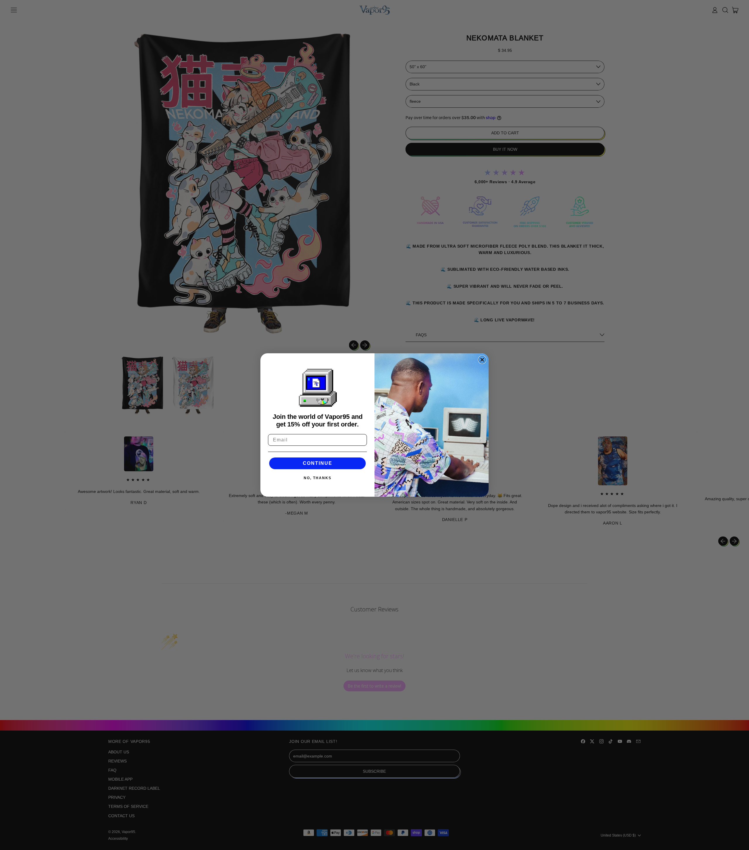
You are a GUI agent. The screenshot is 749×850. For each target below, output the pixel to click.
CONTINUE (317, 463)
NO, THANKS (317, 478)
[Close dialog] (482, 359)
